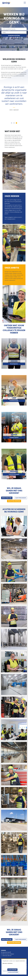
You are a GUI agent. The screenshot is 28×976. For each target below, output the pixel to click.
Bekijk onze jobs (6, 498)
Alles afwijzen (12, 969)
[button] (11, 123)
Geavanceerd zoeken (14, 37)
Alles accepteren (13, 972)
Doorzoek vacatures (14, 35)
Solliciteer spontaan (14, 501)
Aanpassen (5, 971)
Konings (3, 950)
